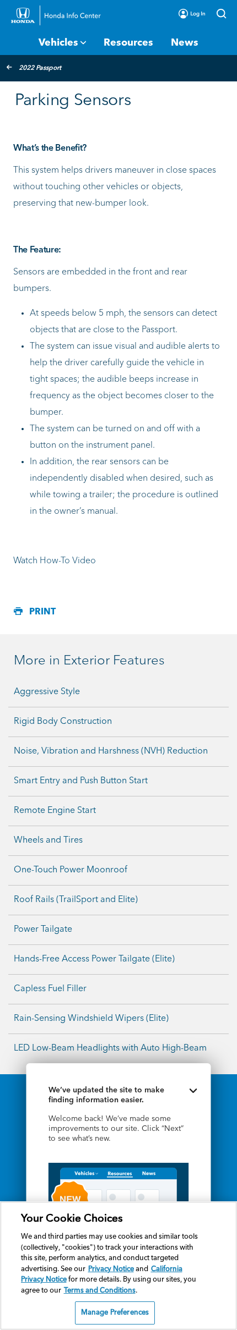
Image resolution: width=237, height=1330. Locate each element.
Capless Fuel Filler (50, 989)
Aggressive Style (47, 692)
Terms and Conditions (100, 1290)
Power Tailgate (43, 929)
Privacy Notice (111, 1269)
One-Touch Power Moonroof (70, 870)
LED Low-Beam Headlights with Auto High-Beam (110, 1048)
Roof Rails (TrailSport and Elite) (76, 899)
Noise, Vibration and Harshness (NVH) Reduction (111, 751)
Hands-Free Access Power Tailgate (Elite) (94, 959)
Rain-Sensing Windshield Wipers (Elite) (91, 1018)
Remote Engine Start (55, 810)
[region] (118, 1265)
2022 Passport (40, 68)
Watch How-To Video (54, 561)
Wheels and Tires (48, 840)
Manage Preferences (115, 1312)
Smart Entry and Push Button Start (81, 781)
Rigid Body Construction (63, 721)
